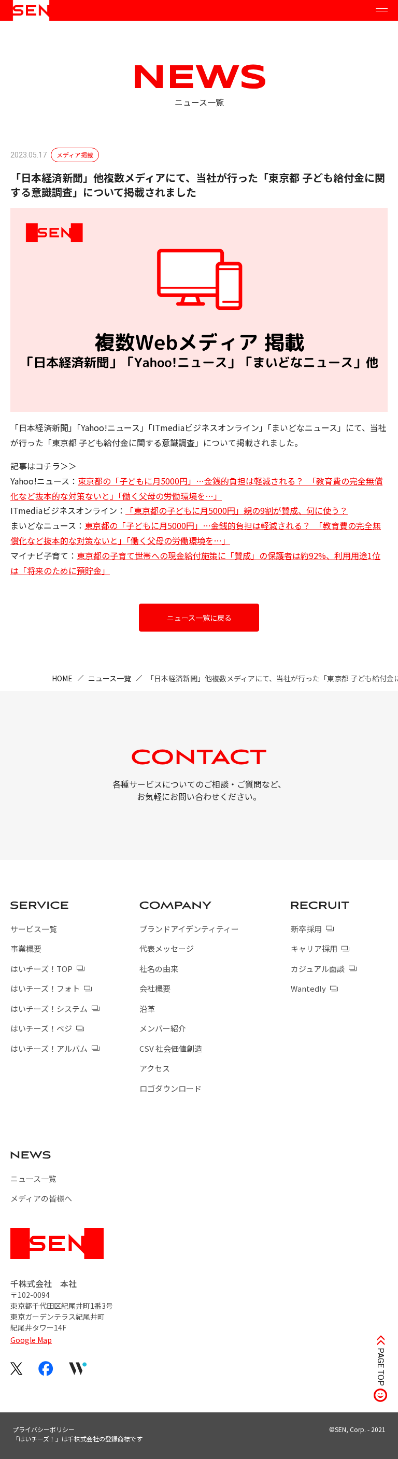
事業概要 (25, 948)
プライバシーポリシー (43, 1429)
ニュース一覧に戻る (199, 617)
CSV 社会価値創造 (170, 1048)
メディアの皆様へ (41, 1198)
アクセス (154, 1068)
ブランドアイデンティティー (189, 928)
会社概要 (154, 988)
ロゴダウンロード (170, 1088)
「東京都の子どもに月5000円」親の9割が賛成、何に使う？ (236, 510)
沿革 (147, 1008)
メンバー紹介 (162, 1028)
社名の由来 (158, 968)
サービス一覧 (33, 928)
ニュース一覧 (109, 678)
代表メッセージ (166, 948)
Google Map (31, 1340)
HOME (62, 678)
